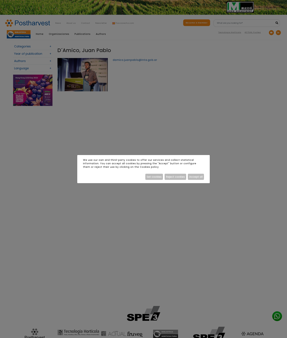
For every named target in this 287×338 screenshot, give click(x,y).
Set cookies (154, 177)
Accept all (196, 177)
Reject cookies (175, 177)
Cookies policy (149, 167)
